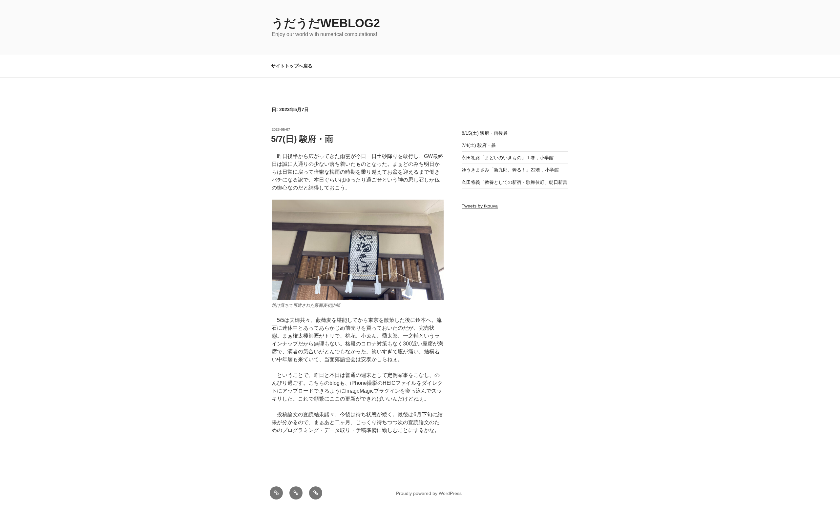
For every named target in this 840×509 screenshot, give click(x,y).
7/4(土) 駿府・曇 (479, 145)
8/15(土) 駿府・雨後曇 (485, 133)
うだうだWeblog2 (326, 23)
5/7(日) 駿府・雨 (302, 139)
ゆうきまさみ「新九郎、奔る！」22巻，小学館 (510, 169)
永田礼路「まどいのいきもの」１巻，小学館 (508, 157)
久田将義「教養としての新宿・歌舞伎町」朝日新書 (514, 182)
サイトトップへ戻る (291, 66)
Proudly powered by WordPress (429, 493)
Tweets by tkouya (480, 205)
